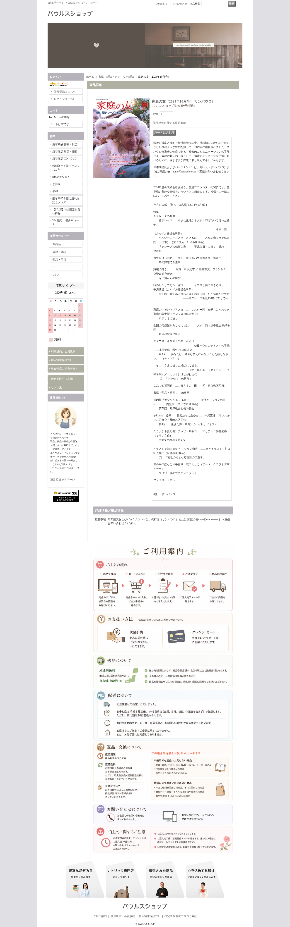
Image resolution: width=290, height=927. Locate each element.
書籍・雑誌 (59, 251)
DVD (56, 274)
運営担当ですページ (62, 479)
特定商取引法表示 (62, 378)
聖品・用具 (59, 259)
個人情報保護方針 (62, 360)
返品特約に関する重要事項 (169, 122)
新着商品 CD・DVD (64, 158)
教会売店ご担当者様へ (64, 368)
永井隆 (56, 184)
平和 (55, 191)
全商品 (57, 244)
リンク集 (56, 387)
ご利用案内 (161, 3)
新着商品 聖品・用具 (64, 151)
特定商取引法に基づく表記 (180, 916)
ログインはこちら (65, 98)
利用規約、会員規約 (63, 351)
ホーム (90, 76)
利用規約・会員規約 (123, 916)
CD (54, 267)
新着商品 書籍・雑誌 (64, 144)
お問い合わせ (180, 3)
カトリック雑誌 (124, 76)
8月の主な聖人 (61, 177)
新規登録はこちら (65, 91)
